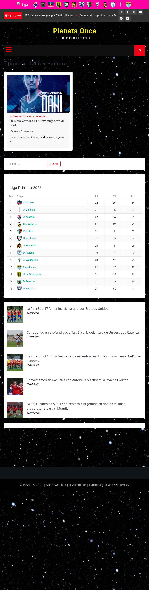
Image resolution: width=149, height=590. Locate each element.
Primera (41, 116)
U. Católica (29, 209)
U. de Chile (29, 216)
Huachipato (29, 238)
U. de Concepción (32, 274)
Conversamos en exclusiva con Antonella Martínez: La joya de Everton (77, 380)
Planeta (16, 131)
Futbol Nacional (20, 116)
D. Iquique (28, 252)
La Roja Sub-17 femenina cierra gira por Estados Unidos (67, 308)
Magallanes (29, 267)
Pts (133, 196)
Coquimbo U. (30, 224)
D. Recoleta (29, 288)
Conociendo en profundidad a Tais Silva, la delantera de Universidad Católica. (83, 332)
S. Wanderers (30, 259)
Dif (114, 196)
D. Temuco (29, 281)
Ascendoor (79, 485)
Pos (11, 196)
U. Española (29, 245)
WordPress (121, 485)
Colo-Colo (28, 202)
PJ (96, 196)
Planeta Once (74, 31)
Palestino (28, 231)
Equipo (20, 196)
